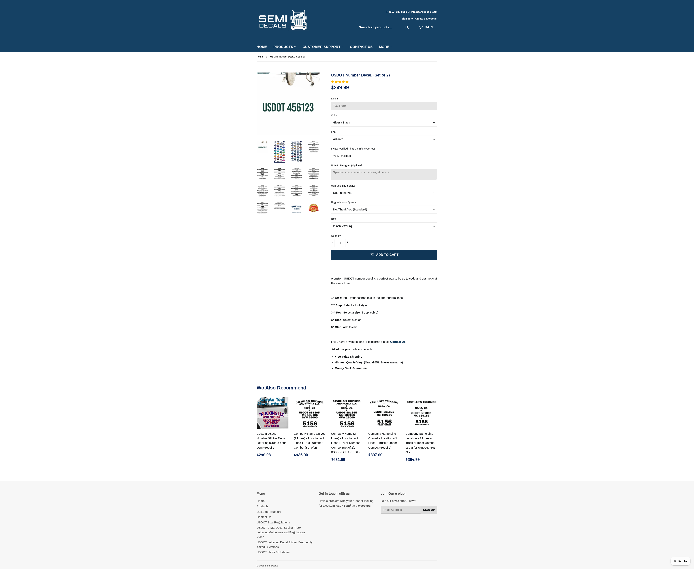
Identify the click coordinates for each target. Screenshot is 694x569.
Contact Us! (398, 341)
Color (334, 115)
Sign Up (429, 509)
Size (333, 219)
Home (262, 47)
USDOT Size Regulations (273, 522)
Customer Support (322, 47)
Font (333, 132)
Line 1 (334, 98)
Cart (429, 27)
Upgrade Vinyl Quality (343, 202)
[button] (340, 82)
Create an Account (426, 18)
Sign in (406, 18)
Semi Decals (271, 565)
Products (283, 47)
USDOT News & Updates (273, 552)
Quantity (336, 236)
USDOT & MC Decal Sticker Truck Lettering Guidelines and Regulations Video (281, 532)
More (384, 47)
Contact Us (361, 47)
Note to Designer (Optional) (347, 165)
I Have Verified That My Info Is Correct (353, 148)
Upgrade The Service (343, 185)
